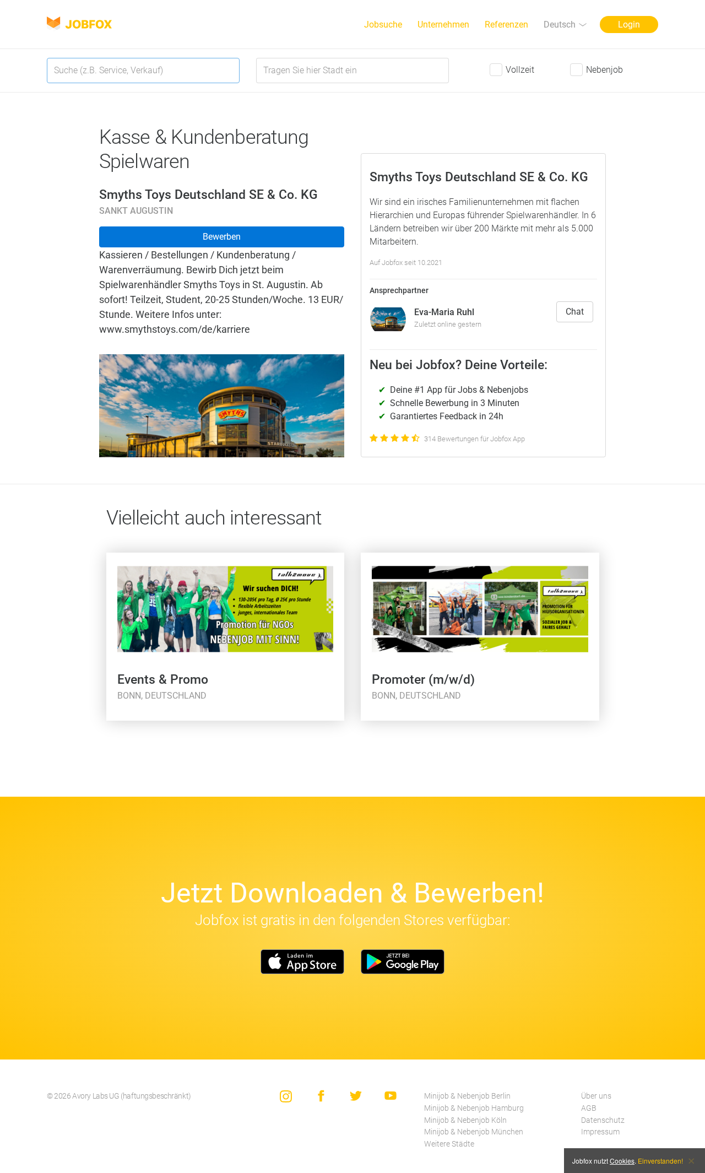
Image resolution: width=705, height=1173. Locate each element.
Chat (575, 311)
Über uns (596, 1096)
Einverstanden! (660, 1160)
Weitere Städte (449, 1144)
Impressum (600, 1132)
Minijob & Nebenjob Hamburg (474, 1108)
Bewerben (222, 236)
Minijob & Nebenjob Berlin (467, 1096)
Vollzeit (520, 69)
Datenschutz (603, 1120)
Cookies (622, 1160)
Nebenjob (604, 69)
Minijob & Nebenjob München (473, 1132)
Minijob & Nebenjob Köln (465, 1120)
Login (629, 24)
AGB (588, 1108)
